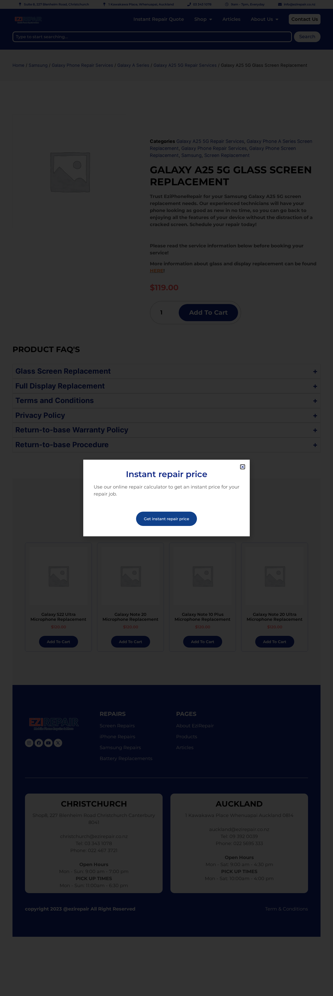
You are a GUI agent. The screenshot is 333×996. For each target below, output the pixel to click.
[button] (243, 467)
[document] (166, 498)
